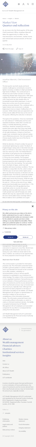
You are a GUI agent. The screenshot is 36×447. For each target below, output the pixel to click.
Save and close (18, 242)
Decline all (25, 237)
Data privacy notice (10, 228)
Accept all (10, 237)
